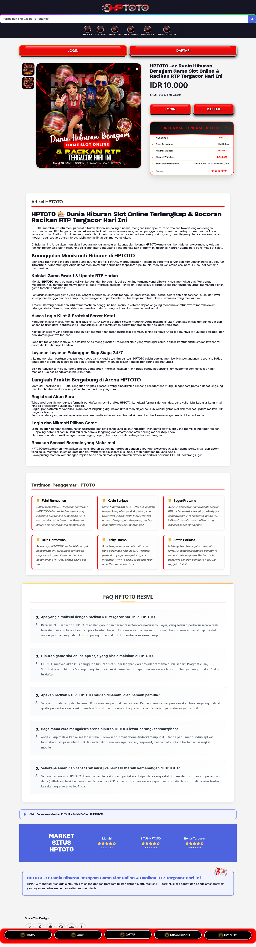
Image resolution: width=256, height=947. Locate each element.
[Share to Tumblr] (81, 927)
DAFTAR (183, 50)
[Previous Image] (39, 116)
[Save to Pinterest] (60, 927)
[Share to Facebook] (39, 927)
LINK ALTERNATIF (180, 935)
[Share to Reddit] (71, 927)
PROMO (30, 934)
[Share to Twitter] (29, 927)
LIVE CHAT (230, 935)
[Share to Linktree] (50, 927)
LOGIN (73, 50)
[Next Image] (138, 116)
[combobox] (124, 19)
